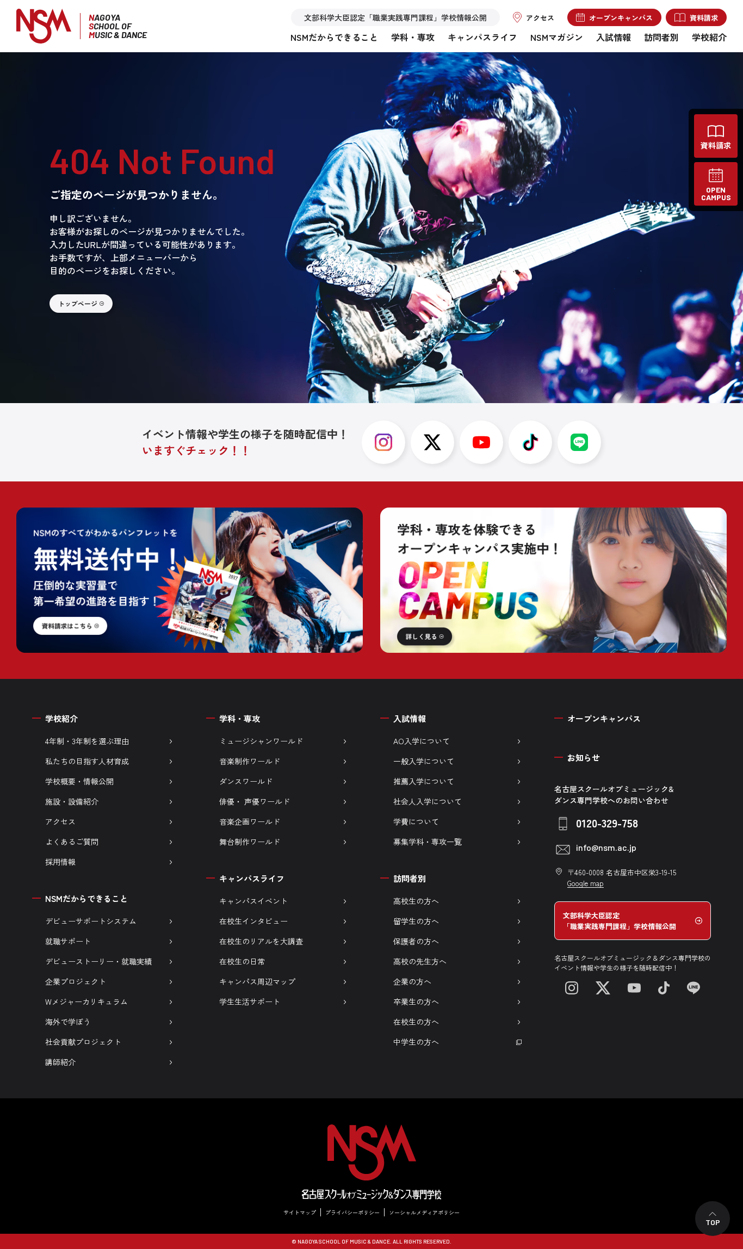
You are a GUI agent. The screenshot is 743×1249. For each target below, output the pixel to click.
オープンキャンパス (604, 718)
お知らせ (583, 757)
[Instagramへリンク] (571, 987)
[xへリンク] (432, 442)
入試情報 (613, 37)
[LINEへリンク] (693, 987)
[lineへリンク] (579, 442)
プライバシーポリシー (352, 1212)
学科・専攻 (413, 37)
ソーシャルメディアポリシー (424, 1212)
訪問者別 (661, 37)
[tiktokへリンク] (530, 442)
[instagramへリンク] (383, 442)
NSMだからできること (334, 37)
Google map (585, 883)
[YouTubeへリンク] (634, 987)
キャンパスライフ (482, 37)
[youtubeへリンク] (481, 442)
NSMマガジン (556, 37)
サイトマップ (299, 1212)
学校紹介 (709, 37)
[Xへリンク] (603, 987)
